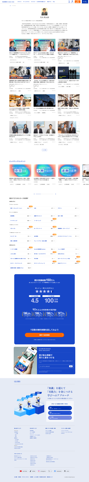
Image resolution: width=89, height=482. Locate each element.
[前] (34, 194)
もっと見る (44, 149)
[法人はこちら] (85, 1)
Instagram (43, 471)
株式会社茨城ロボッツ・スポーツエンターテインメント (52, 459)
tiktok (33, 471)
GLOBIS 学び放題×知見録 (18, 446)
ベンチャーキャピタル (64, 430)
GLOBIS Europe (32, 460)
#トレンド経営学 (61, 86)
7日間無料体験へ (77, 2)
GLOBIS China (32, 458)
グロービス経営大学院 (17, 457)
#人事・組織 (68, 86)
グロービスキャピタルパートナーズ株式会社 (20, 459)
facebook (59, 471)
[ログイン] (72, 1)
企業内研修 (31, 430)
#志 (23, 62)
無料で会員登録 (44, 335)
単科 (55, 413)
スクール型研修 (32, 432)
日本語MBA (16, 432)
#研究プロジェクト (62, 63)
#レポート (12, 184)
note (68, 471)
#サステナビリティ (13, 60)
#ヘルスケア (45, 142)
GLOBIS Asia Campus (33, 457)
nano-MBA (17, 439)
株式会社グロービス (17, 456)
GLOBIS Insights (48, 433)
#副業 (68, 63)
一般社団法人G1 (48, 456)
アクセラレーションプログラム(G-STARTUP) (66, 433)
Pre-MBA (16, 441)
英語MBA (15, 438)
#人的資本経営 (18, 184)
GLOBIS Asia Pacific (33, 456)
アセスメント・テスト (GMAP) (35, 435)
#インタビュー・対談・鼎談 (39, 144)
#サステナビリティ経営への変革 (15, 62)
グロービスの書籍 (48, 430)
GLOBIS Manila (32, 461)
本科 (55, 408)
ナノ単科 (54, 417)
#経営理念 (43, 112)
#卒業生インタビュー (13, 115)
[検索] (69, 1)
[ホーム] (10, 5)
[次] (55, 194)
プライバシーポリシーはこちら (43, 371)
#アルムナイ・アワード (14, 117)
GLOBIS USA (32, 464)
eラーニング (32, 433)
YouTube (24, 471)
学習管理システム (33, 436)
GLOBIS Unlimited (17, 448)
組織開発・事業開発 (33, 438)
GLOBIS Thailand (33, 463)
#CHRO (24, 184)
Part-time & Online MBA (19, 443)
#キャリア (69, 115)
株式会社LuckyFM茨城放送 (50, 461)
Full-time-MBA (17, 442)
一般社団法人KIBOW (49, 457)
